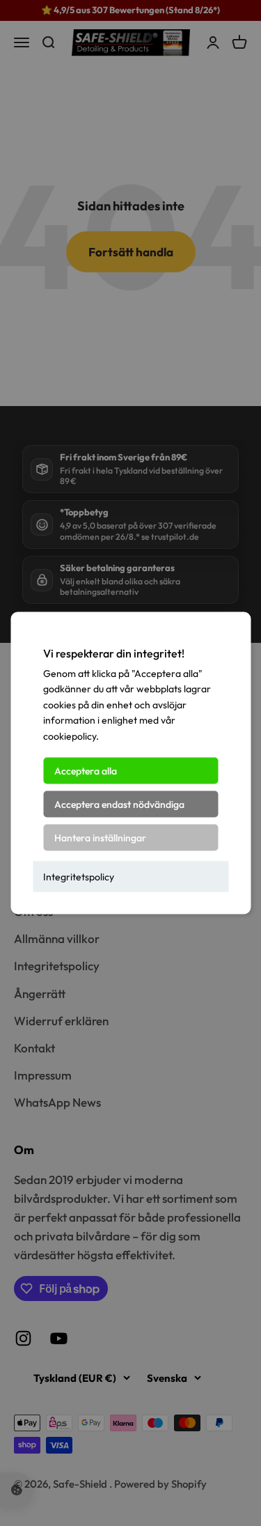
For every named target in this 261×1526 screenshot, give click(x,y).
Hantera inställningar (100, 838)
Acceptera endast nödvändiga (119, 804)
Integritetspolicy (78, 877)
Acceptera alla (85, 771)
